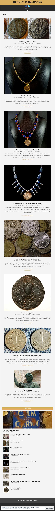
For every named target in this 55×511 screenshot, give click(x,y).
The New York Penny (27, 96)
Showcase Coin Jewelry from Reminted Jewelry (27, 203)
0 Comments (38, 43)
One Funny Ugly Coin (27, 313)
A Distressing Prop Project (11, 430)
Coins (29, 43)
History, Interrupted (27, 1)
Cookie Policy (27, 508)
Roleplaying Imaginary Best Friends (20, 434)
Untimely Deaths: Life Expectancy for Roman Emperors (25, 481)
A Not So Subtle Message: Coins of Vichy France (27, 355)
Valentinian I (27, 390)
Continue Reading (27, 52)
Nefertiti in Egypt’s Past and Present (27, 149)
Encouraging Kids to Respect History (27, 259)
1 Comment (37, 357)
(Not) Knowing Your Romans (17, 474)
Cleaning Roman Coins (27, 42)
